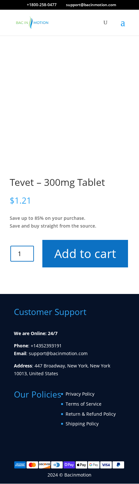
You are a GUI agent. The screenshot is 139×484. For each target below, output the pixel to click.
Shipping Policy (82, 424)
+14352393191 (46, 346)
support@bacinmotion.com (58, 353)
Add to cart (83, 253)
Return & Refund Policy (91, 414)
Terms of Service (84, 404)
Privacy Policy (80, 394)
